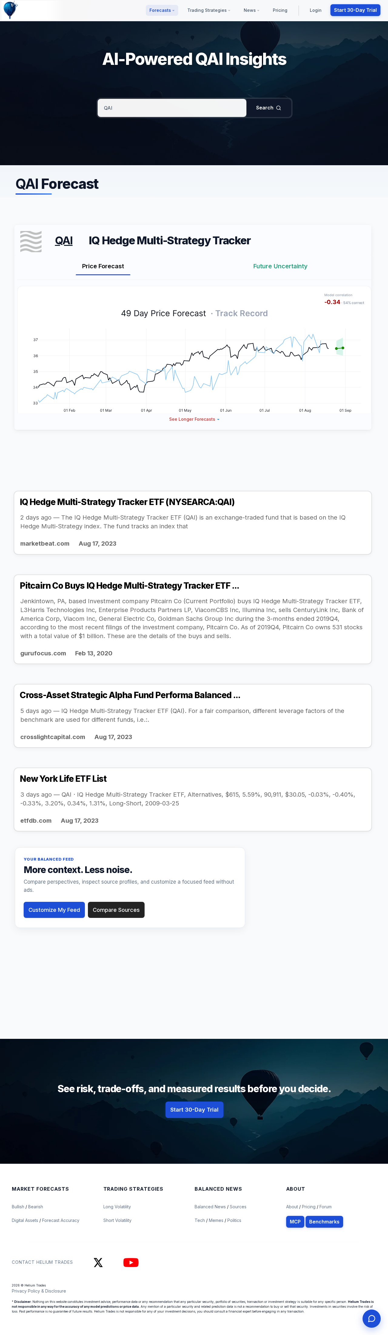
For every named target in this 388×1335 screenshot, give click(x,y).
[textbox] (172, 108)
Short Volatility (117, 1220)
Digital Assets (25, 1220)
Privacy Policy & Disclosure (39, 1290)
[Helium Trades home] (30, 10)
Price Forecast (103, 266)
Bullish (18, 1206)
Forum (325, 1206)
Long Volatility (117, 1206)
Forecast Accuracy (60, 1220)
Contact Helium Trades (42, 1262)
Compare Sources (116, 910)
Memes (216, 1220)
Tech (200, 1220)
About (292, 1206)
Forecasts (160, 10)
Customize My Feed (54, 910)
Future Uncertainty (280, 266)
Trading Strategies (207, 10)
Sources (238, 1206)
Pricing (280, 10)
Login (316, 10)
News (250, 10)
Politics (234, 1220)
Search (264, 108)
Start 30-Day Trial (355, 10)
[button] (194, 419)
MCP (295, 1222)
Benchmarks (324, 1222)
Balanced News (211, 1206)
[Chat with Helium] (372, 1319)
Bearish (35, 1206)
